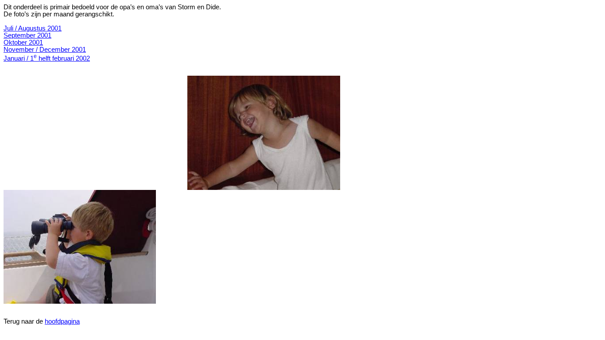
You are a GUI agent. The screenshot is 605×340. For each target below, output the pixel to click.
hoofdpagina (62, 321)
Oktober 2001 (23, 42)
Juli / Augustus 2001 (33, 28)
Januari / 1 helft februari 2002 (47, 58)
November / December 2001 (45, 49)
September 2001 (27, 35)
